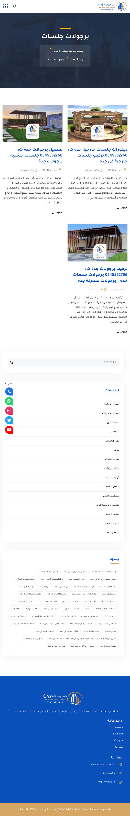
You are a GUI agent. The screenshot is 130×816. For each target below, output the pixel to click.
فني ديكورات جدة (19, 616)
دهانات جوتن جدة (52, 609)
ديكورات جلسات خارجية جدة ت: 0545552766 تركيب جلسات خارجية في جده (97, 156)
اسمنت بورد (112, 422)
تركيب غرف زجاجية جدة (83, 587)
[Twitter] (9, 420)
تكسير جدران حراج (70, 602)
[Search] (10, 361)
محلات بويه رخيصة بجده (81, 624)
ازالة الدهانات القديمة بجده (104, 572)
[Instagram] (9, 411)
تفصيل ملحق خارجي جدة (29, 594)
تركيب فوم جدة (61, 587)
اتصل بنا (119, 747)
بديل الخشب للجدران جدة (51, 579)
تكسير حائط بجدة (49, 602)
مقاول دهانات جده (108, 646)
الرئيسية (119, 727)
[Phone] (9, 392)
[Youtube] (9, 430)
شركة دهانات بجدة (67, 616)
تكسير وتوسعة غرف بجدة (23, 602)
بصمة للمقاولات (80, 809)
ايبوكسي (114, 432)
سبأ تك (39, 809)
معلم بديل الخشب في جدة (52, 624)
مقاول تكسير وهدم (34, 639)
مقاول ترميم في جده (44, 631)
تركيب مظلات (111, 477)
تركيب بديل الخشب (107, 587)
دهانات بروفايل (72, 609)
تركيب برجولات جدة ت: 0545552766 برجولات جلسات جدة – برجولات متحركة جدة (100, 275)
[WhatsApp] (9, 401)
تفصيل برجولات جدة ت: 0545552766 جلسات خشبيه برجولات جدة (36, 156)
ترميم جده (44, 587)
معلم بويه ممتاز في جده (24, 624)
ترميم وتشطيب (110, 487)
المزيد (123, 208)
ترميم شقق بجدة (26, 587)
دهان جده (16, 609)
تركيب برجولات (92, 170)
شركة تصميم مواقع (55, 809)
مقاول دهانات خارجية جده (82, 646)
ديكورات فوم (112, 514)
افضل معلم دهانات (49, 572)
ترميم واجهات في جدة (56, 594)
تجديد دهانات (112, 459)
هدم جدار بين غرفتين (56, 646)
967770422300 (27, 809)
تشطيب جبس (111, 496)
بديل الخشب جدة (77, 579)
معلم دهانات (110, 631)
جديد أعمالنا (117, 734)
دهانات (87, 609)
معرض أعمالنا (116, 741)
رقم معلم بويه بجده (90, 616)
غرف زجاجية (113, 533)
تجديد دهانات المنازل (25, 579)
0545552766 (109, 773)
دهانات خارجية (32, 609)
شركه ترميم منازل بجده (42, 616)
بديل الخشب (112, 441)
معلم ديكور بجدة (91, 631)
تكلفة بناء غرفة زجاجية (106, 609)
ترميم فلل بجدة (109, 594)
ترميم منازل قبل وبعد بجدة (84, 594)
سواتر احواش (112, 523)
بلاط (116, 450)
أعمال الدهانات (111, 404)
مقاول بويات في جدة (69, 631)
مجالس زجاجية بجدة (107, 624)
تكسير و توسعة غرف (107, 505)
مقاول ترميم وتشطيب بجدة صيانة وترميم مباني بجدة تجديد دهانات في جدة (82, 639)
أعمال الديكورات (110, 413)
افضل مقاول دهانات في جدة (103, 579)
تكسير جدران (90, 602)
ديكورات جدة (110, 616)
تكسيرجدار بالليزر (108, 602)
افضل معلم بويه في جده (75, 572)
